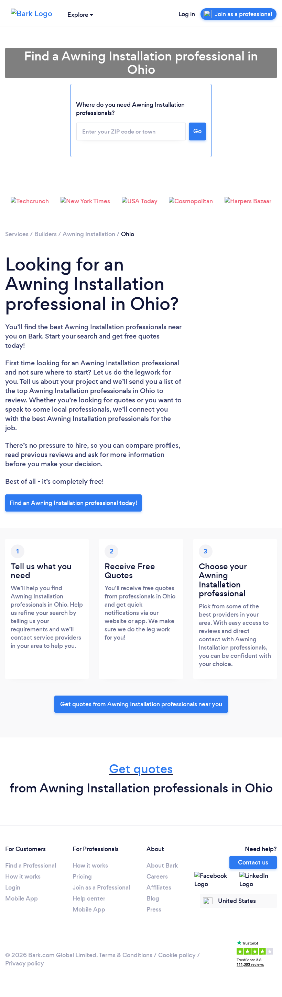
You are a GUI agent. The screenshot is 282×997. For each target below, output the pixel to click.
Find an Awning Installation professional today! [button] (73, 503)
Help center (89, 898)
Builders (45, 234)
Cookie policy (177, 955)
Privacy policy (24, 963)
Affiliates (159, 887)
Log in (186, 14)
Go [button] (197, 131)
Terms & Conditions (125, 955)
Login (12, 887)
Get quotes (141, 768)
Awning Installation (89, 234)
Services (17, 234)
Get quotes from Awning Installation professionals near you (141, 704)
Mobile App (21, 898)
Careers (157, 876)
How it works (23, 876)
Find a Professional (30, 865)
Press (154, 909)
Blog (153, 898)
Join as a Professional (101, 887)
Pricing (82, 876)
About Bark (162, 865)
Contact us (253, 862)
